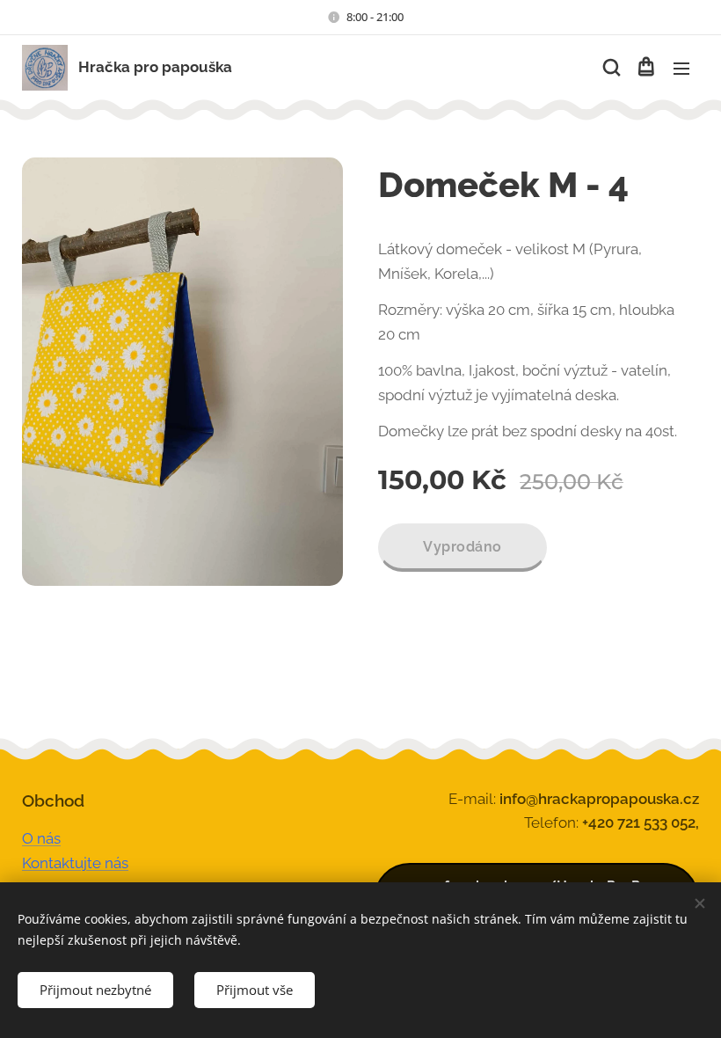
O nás (41, 838)
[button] (610, 68)
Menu (681, 67)
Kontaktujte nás (75, 863)
